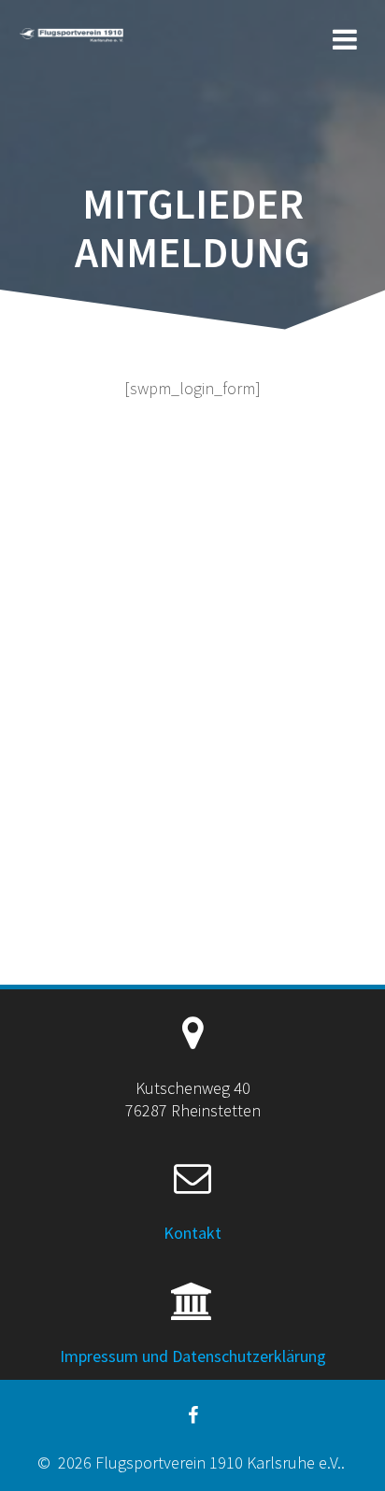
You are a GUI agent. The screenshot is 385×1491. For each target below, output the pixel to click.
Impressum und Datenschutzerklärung (193, 1356)
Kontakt (192, 1232)
